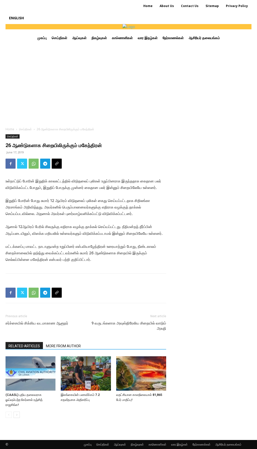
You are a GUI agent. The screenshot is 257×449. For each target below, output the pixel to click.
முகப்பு (88, 444)
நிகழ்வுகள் (137, 444)
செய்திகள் (25, 129)
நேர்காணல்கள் (201, 444)
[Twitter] (22, 164)
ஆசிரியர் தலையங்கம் (228, 444)
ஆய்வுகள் (120, 444)
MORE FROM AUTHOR (63, 346)
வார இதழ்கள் (179, 444)
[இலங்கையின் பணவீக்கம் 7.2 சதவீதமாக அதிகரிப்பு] (86, 373)
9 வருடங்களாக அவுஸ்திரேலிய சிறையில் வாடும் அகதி (129, 326)
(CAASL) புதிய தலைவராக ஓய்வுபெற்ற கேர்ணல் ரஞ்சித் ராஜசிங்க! (24, 400)
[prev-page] (9, 415)
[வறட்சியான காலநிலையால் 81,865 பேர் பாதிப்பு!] (141, 373)
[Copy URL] (57, 164)
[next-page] (17, 415)
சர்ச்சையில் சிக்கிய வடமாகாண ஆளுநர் (37, 323)
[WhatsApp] (34, 164)
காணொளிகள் (157, 444)
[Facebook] (11, 164)
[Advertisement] (128, 84)
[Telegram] (45, 164)
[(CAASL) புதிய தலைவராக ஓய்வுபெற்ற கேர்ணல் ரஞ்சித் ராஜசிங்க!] (30, 373)
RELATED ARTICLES (24, 346)
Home (10, 129)
